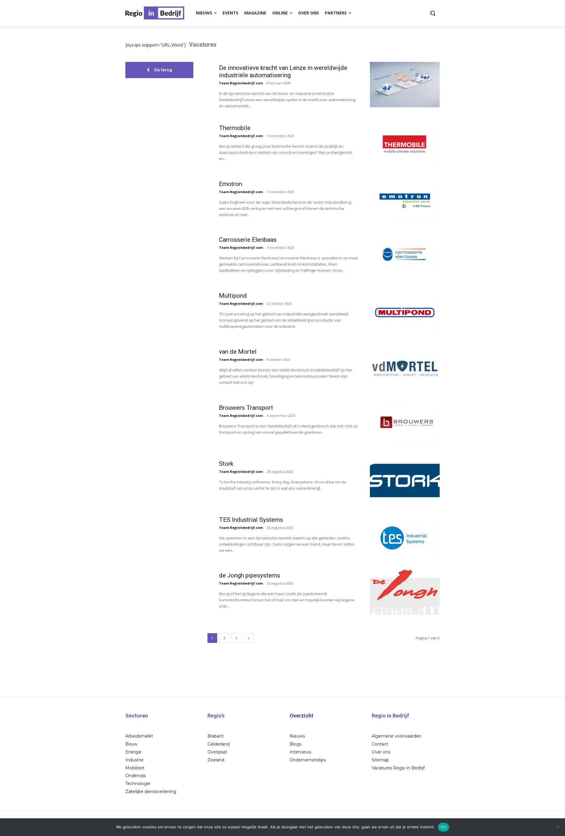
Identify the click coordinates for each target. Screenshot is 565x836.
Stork (226, 463)
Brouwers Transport (246, 407)
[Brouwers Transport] (405, 424)
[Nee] (558, 827)
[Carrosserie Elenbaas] (405, 256)
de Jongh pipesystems (249, 575)
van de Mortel (238, 351)
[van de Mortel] (405, 368)
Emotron (230, 183)
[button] (433, 13)
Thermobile (234, 127)
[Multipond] (405, 312)
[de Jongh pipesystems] (405, 592)
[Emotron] (405, 200)
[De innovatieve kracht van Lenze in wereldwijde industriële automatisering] (405, 84)
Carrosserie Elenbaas (248, 239)
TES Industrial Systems (251, 519)
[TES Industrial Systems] (405, 536)
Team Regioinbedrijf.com (241, 83)
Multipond (233, 295)
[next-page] (249, 638)
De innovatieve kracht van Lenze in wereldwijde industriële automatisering (283, 71)
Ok (443, 827)
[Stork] (405, 480)
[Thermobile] (405, 144)
